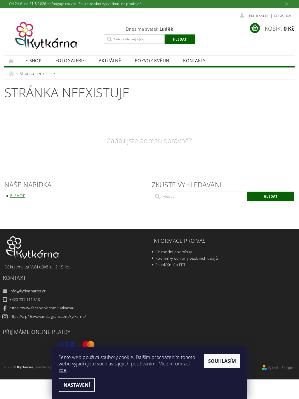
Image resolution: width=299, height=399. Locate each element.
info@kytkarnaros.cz (27, 291)
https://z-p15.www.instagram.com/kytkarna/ (47, 316)
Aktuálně (110, 60)
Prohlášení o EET (170, 264)
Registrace (284, 15)
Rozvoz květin (152, 60)
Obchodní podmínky (173, 251)
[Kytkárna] (52, 38)
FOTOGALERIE (70, 60)
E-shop (33, 60)
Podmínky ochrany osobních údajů (186, 258)
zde (63, 370)
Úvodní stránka (11, 60)
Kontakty (194, 60)
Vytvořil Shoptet (281, 367)
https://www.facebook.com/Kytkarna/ (41, 307)
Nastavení (77, 385)
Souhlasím (222, 361)
